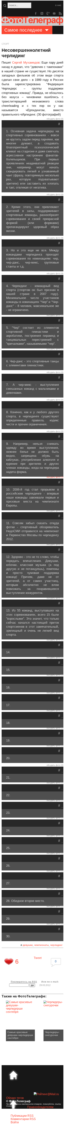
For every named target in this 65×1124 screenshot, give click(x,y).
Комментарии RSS (23, 1119)
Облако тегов (15, 1097)
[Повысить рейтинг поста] (8, 961)
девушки (28, 944)
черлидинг (56, 944)
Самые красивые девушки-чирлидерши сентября (20, 1035)
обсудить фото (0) (55, 119)
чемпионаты (41, 944)
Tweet (38, 957)
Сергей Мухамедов (25, 62)
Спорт (5, 44)
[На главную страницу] (13, 1075)
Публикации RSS (22, 1115)
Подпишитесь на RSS (24, 982)
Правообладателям (40, 1107)
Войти (15, 1122)
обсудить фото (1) (55, 477)
